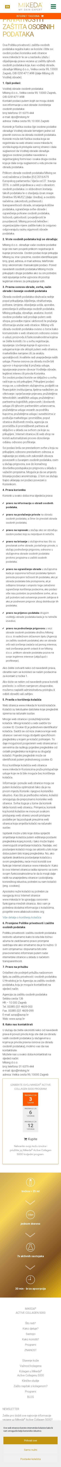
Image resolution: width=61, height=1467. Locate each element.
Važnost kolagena (30, 1366)
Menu (53, 6)
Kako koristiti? (30, 1339)
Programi (30, 1344)
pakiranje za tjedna (30, 1099)
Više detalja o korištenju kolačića (22, 917)
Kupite (30, 1139)
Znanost (30, 1350)
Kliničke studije (30, 1380)
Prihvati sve (30, 1440)
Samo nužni (30, 1449)
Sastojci (30, 1334)
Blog (30, 1397)
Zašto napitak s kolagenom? (31, 1386)
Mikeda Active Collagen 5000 (30, 1310)
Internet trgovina (30, 16)
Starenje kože (30, 1360)
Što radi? (30, 1323)
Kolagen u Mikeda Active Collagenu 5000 (30, 1373)
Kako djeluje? (30, 1328)
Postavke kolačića (31, 1459)
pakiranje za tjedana (30, 1112)
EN (7, 6)
